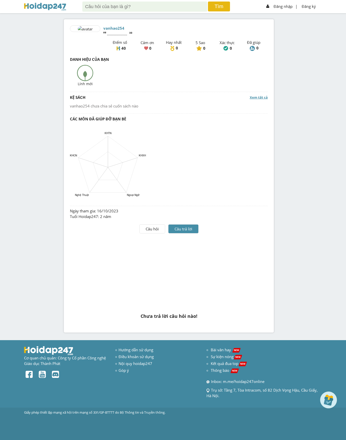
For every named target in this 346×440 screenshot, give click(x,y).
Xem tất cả (259, 97)
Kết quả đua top (228, 363)
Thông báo (224, 370)
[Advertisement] (169, 271)
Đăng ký (309, 6)
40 (123, 48)
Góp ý (124, 370)
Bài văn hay (224, 349)
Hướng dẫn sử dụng (136, 349)
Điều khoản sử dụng (136, 356)
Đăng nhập (283, 6)
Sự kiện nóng (226, 356)
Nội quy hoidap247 (135, 363)
